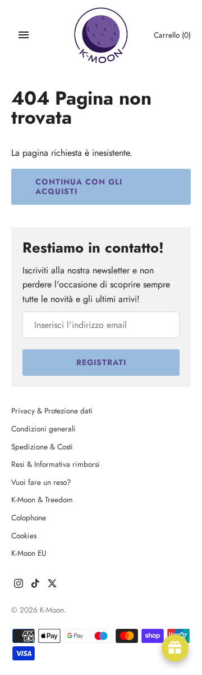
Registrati (101, 362)
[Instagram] (18, 585)
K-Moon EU (29, 553)
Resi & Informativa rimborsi (55, 464)
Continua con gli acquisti (78, 186)
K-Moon (52, 609)
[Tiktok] (35, 585)
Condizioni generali (43, 428)
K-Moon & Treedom (42, 499)
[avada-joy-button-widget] (175, 648)
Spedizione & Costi (42, 446)
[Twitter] (52, 585)
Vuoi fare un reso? (41, 482)
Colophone (28, 517)
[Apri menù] (23, 34)
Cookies (23, 535)
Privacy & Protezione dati (52, 410)
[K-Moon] (101, 35)
